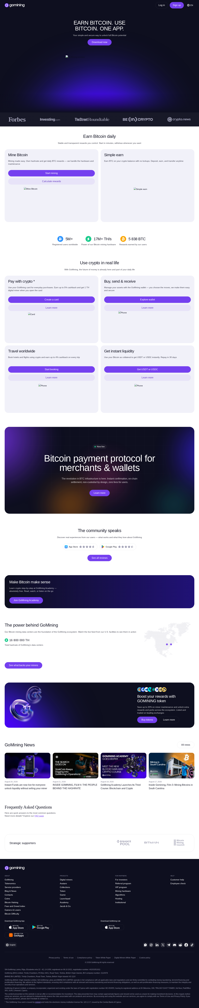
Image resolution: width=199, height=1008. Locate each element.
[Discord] (174, 945)
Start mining (51, 173)
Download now (99, 42)
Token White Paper (103, 958)
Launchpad (65, 898)
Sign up (177, 5)
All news (185, 745)
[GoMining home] (15, 5)
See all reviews (100, 558)
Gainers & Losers (13, 910)
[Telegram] (168, 945)
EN (191, 5)
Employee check (178, 883)
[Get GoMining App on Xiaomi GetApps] (16, 935)
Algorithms (120, 895)
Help (172, 876)
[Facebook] (186, 945)
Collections (65, 887)
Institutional (120, 902)
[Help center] (145, 945)
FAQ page (39, 816)
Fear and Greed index (15, 906)
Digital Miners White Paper (125, 958)
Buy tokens (147, 720)
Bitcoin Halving (11, 902)
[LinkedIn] (157, 945)
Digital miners (66, 879)
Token (62, 891)
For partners (121, 876)
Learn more (51, 308)
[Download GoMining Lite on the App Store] (112, 927)
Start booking (51, 369)
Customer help (177, 879)
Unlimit (38, 1002)
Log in (162, 5)
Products (64, 876)
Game (63, 895)
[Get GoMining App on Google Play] (40, 927)
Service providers (13, 887)
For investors (121, 879)
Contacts (9, 895)
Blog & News (10, 891)
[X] (163, 945)
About (7, 876)
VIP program (121, 887)
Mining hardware (123, 891)
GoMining (9, 879)
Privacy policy (54, 958)
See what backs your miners (23, 665)
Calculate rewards (51, 181)
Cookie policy (144, 958)
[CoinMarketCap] (151, 945)
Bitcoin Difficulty (12, 914)
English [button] (13, 945)
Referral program (123, 883)
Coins (7, 898)
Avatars (63, 883)
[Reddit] (180, 945)
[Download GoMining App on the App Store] (16, 927)
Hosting (118, 898)
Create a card (52, 299)
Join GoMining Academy (26, 600)
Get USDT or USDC (147, 369)
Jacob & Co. (65, 906)
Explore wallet (147, 299)
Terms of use (68, 958)
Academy (64, 902)
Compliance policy (84, 958)
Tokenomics (10, 883)
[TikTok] (192, 945)
